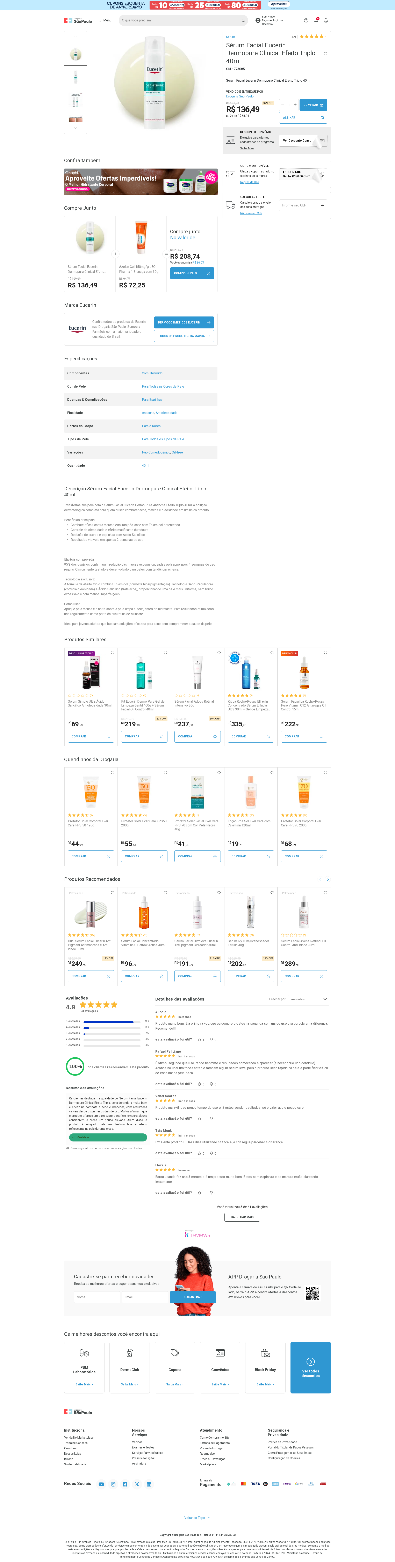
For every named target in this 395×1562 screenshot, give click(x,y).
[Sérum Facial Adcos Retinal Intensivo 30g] (197, 672)
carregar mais (242, 1217)
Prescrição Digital (143, 1458)
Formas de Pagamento (215, 1443)
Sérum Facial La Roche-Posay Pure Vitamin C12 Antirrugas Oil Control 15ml (303, 705)
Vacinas (137, 1442)
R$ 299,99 (74, 958)
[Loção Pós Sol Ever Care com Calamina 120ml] (251, 792)
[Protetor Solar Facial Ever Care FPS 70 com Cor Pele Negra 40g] (197, 792)
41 (181, 843)
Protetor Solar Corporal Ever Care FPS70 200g (301, 823)
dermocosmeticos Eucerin (179, 322)
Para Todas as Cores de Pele (163, 386)
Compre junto (185, 273)
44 (75, 843)
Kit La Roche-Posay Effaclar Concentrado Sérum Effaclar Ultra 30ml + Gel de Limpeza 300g (248, 705)
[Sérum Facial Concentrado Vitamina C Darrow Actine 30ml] (144, 912)
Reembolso (207, 1453)
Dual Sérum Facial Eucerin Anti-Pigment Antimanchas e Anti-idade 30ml (90, 945)
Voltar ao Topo (195, 1518)
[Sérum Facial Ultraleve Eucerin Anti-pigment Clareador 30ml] (197, 912)
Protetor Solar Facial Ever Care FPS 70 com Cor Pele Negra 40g (196, 825)
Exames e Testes (143, 1447)
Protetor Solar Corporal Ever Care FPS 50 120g (88, 823)
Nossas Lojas (72, 1453)
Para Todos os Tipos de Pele (163, 439)
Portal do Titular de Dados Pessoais (291, 1447)
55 (128, 843)
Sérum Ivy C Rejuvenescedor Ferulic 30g (248, 943)
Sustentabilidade (75, 1464)
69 (75, 724)
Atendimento (211, 1430)
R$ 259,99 (234, 958)
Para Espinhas (152, 400)
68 (288, 843)
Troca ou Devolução (212, 1459)
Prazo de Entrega (211, 1448)
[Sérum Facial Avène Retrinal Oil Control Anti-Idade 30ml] (304, 912)
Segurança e (278, 1432)
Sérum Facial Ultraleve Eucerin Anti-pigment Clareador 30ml (196, 943)
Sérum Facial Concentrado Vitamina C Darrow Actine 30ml (143, 943)
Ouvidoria (70, 1448)
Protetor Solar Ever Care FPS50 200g (144, 823)
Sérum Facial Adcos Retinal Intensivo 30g (194, 703)
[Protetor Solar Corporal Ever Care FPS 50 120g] (91, 792)
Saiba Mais (247, 148)
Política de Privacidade (282, 1442)
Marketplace (208, 1464)
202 (237, 963)
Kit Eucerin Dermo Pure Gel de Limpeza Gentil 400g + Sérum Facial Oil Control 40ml (143, 705)
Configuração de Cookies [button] (284, 1458)
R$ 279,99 (180, 958)
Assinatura (139, 1463)
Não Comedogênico (156, 452)
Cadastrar (193, 1297)
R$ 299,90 (127, 719)
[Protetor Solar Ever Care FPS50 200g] (144, 792)
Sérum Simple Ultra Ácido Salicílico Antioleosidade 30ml (90, 703)
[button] (75, 54)
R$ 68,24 (243, 115)
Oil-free (177, 452)
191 (183, 963)
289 (290, 963)
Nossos (139, 1432)
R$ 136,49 (83, 285)
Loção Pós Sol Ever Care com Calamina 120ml (249, 823)
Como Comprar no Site (215, 1437)
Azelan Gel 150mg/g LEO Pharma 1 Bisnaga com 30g (138, 269)
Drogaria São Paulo (240, 96)
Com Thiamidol (152, 373)
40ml (145, 466)
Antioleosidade (167, 413)
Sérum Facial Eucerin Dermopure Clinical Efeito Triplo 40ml (86, 269)
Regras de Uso (249, 182)
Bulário (68, 1459)
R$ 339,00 (180, 719)
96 (128, 963)
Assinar (289, 117)
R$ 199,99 (74, 278)
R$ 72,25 (132, 285)
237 (183, 724)
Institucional (75, 1430)
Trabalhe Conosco (76, 1443)
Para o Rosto (151, 426)
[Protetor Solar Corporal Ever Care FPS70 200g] (304, 792)
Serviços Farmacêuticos (147, 1452)
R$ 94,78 (124, 278)
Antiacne (148, 413)
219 (130, 724)
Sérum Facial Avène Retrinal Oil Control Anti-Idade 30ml (303, 943)
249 (77, 963)
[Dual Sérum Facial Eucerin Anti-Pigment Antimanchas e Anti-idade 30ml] (91, 912)
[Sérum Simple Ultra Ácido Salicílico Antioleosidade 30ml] (91, 672)
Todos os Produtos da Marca (181, 336)
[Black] (197, 5)
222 (290, 724)
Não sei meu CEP (251, 213)
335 (237, 724)
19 (235, 843)
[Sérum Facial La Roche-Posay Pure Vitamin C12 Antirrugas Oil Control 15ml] (304, 672)
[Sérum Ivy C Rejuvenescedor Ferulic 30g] (251, 912)
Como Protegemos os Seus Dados (290, 1452)
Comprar (310, 105)
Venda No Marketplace (79, 1437)
